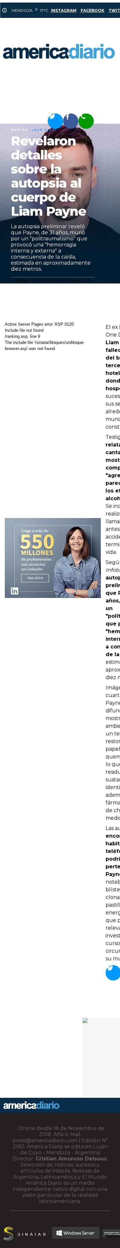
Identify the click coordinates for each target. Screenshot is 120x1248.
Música (19, 129)
